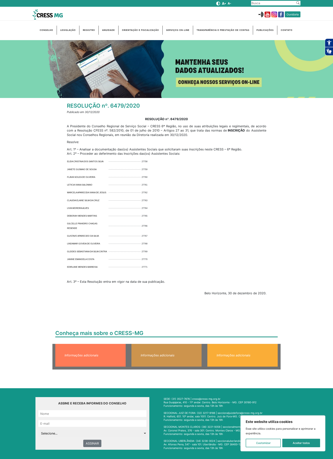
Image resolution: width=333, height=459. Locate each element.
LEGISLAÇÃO (68, 30)
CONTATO (287, 30)
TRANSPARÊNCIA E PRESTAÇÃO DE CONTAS (223, 30)
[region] (282, 433)
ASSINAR (92, 443)
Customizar (263, 443)
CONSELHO (46, 30)
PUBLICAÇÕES (265, 30)
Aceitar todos (301, 443)
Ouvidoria (293, 14)
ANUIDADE (108, 30)
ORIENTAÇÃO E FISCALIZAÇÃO (140, 30)
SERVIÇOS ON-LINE (177, 30)
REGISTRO (89, 30)
